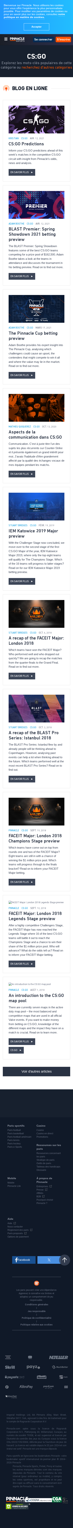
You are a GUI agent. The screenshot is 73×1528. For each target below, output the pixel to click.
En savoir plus (21, 172)
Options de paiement (18, 1236)
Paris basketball (15, 1133)
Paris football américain (19, 1137)
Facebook (24, 1260)
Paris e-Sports (14, 1147)
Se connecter (43, 39)
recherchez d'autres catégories (47, 67)
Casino (40, 1130)
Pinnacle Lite (14, 1186)
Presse (40, 1189)
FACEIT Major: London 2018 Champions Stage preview (35, 838)
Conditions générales (36, 1304)
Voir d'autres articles (37, 1071)
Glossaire (41, 1170)
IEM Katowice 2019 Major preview (33, 534)
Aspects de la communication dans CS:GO (35, 435)
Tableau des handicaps (48, 1166)
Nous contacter (15, 1226)
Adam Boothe (17, 224)
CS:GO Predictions (26, 144)
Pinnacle (14, 830)
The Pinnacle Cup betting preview (33, 336)
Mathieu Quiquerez (20, 427)
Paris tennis (13, 1140)
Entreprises (42, 1186)
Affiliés (39, 1193)
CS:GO (24, 138)
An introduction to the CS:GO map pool (36, 998)
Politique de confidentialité (36, 1318)
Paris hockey (14, 1143)
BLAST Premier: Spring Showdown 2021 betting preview (32, 234)
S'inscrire (63, 39)
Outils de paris (43, 1163)
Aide (9, 1223)
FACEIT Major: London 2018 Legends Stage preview (35, 916)
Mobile (10, 1182)
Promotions (42, 1137)
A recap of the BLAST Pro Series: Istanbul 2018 (34, 735)
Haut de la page (64, 1260)
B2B (38, 1196)
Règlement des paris (18, 1230)
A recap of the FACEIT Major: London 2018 (36, 641)
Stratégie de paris (45, 1160)
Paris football (14, 1130)
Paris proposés (15, 1233)
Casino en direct (44, 1133)
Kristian (14, 138)
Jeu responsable (36, 1311)
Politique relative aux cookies (36, 1324)
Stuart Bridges (18, 525)
